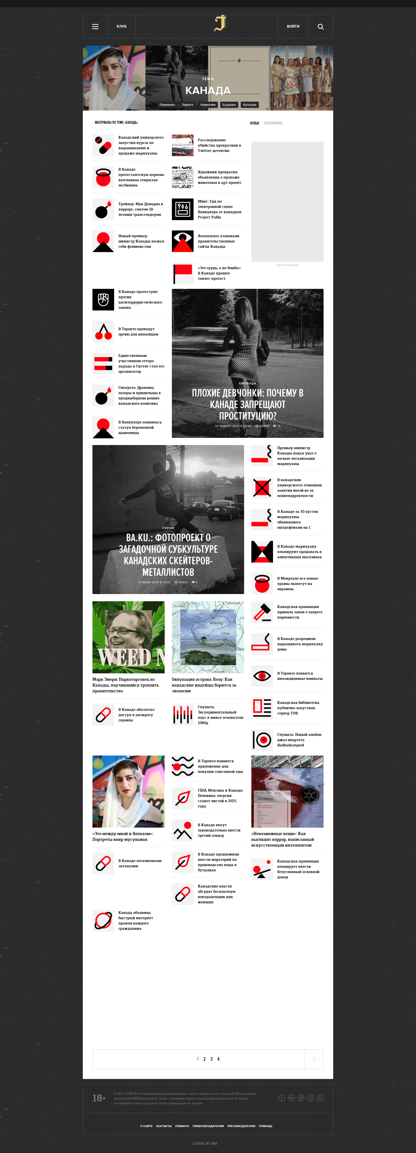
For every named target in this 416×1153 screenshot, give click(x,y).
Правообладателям (208, 1126)
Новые (254, 123)
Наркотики (208, 104)
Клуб (121, 26)
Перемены (167, 104)
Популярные (273, 123)
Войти (293, 26)
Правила (182, 1126)
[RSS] (320, 1098)
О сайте (146, 1126)
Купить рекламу (287, 265)
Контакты (164, 1126)
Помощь (265, 1126)
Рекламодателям (241, 1126)
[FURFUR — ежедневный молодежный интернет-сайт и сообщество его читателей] (207, 26)
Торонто (187, 104)
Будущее (229, 104)
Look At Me (205, 1144)
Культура (249, 104)
